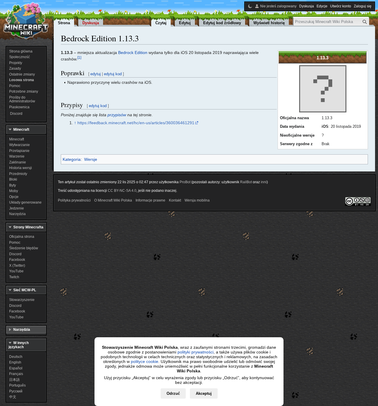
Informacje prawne (150, 200)
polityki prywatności (195, 352)
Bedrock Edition (132, 52)
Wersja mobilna (197, 200)
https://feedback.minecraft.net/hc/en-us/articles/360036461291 (135, 122)
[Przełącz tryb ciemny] (250, 6)
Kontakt (175, 200)
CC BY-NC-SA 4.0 (122, 191)
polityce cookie (144, 361)
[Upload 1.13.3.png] (322, 89)
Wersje (90, 159)
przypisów (116, 114)
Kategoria (72, 159)
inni (264, 182)
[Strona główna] (26, 20)
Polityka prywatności (74, 200)
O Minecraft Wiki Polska (113, 200)
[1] (79, 58)
